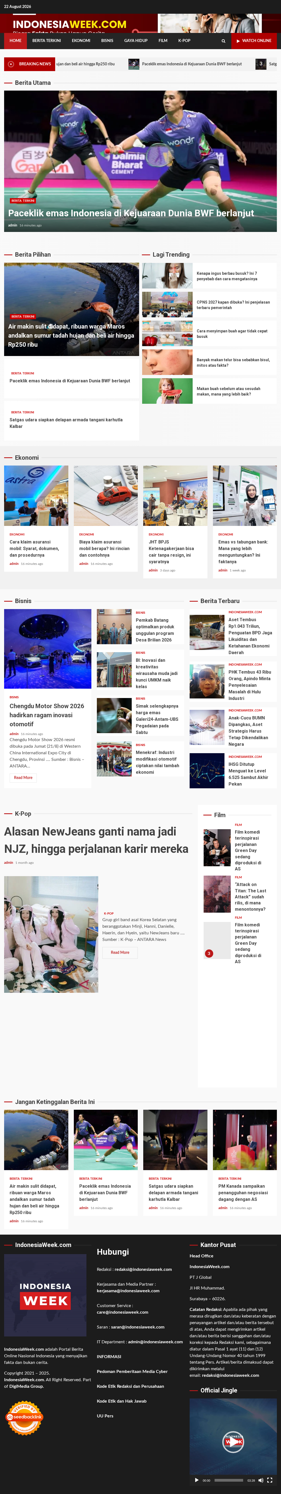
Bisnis (107, 41)
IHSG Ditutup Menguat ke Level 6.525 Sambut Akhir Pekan (207, 770)
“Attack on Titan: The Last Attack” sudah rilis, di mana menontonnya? (217, 894)
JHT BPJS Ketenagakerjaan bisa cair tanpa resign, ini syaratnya (175, 496)
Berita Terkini (46, 41)
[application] (233, 1442)
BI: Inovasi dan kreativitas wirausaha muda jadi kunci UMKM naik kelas (114, 669)
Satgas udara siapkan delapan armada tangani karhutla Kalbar (140, 161)
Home (15, 41)
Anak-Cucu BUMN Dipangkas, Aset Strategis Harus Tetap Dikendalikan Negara (207, 727)
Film (163, 41)
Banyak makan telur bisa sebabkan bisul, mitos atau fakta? (167, 362)
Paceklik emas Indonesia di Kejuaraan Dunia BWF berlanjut (127, 63)
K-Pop (184, 41)
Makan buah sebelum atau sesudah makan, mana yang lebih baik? (167, 391)
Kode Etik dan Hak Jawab (122, 1401)
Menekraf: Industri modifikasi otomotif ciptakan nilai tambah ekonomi (114, 759)
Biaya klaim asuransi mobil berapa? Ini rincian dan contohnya (106, 496)
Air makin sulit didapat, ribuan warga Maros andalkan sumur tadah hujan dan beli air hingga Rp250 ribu (71, 335)
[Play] (196, 1480)
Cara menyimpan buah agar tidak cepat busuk (167, 333)
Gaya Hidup (136, 41)
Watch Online (256, 41)
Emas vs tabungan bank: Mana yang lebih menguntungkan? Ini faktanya (245, 496)
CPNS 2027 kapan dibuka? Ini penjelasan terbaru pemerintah (167, 304)
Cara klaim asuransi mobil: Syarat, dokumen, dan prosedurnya (36, 496)
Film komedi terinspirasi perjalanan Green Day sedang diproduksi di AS (217, 847)
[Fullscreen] (269, 1480)
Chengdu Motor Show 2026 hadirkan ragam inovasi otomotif (47, 649)
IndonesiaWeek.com (245, 612)
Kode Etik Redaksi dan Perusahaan (130, 1386)
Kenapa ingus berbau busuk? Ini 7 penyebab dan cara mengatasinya (167, 275)
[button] (233, 1442)
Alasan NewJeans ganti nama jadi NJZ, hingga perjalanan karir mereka (51, 934)
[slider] (229, 1480)
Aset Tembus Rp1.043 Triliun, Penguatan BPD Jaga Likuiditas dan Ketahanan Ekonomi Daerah (207, 632)
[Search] (223, 41)
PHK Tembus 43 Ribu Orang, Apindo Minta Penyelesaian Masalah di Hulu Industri (207, 681)
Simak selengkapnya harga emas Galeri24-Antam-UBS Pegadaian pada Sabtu (114, 715)
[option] (140, 164)
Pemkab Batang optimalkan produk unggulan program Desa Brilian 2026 (114, 626)
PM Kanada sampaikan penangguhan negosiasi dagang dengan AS (245, 1140)
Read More (23, 778)
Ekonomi (81, 41)
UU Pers (105, 1416)
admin (13, 225)
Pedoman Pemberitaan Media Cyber (132, 1371)
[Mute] (261, 1480)
